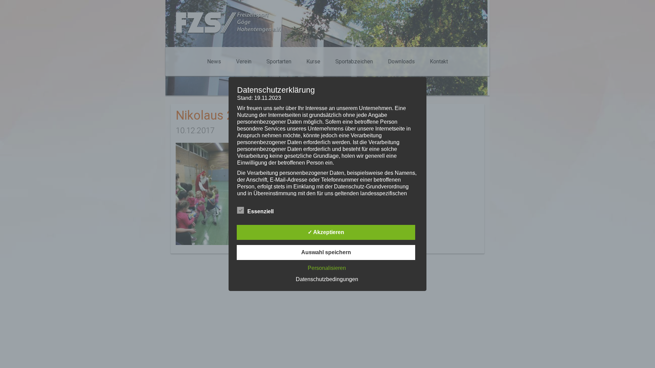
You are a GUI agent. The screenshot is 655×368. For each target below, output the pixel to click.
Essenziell (260, 211)
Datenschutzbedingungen (327, 279)
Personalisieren (327, 268)
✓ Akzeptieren (326, 232)
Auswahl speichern (326, 252)
